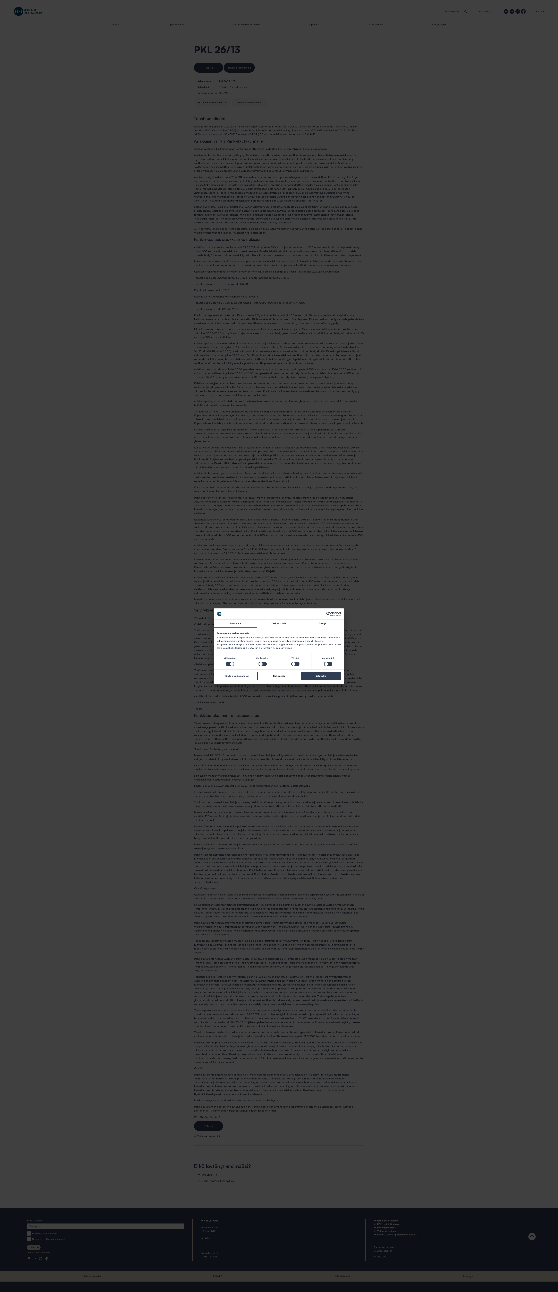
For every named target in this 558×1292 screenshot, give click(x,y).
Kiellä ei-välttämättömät (237, 676)
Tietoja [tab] (322, 623)
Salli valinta (279, 676)
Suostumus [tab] (235, 623)
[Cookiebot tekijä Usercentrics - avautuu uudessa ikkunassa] (328, 614)
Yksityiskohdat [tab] (279, 623)
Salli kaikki (320, 676)
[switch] (263, 664)
